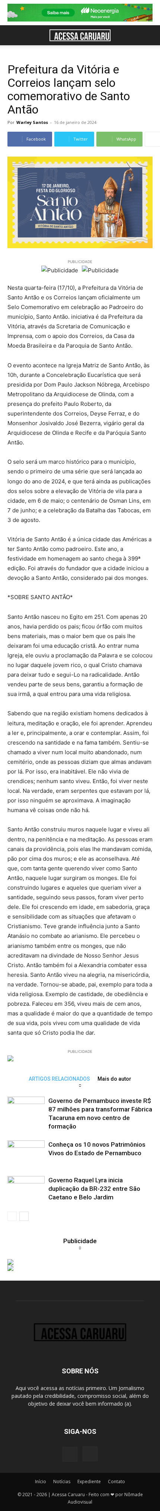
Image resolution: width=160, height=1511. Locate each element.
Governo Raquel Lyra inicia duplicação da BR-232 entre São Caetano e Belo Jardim (94, 1188)
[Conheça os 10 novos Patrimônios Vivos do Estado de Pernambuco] (26, 1153)
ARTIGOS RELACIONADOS (59, 1078)
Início (40, 1481)
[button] (13, 35)
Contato (116, 1481)
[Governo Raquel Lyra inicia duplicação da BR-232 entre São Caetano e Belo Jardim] (26, 1189)
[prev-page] (12, 1216)
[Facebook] (70, 1454)
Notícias (61, 1481)
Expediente (89, 1481)
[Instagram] (90, 1453)
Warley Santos (32, 122)
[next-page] (24, 1216)
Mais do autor (114, 1078)
